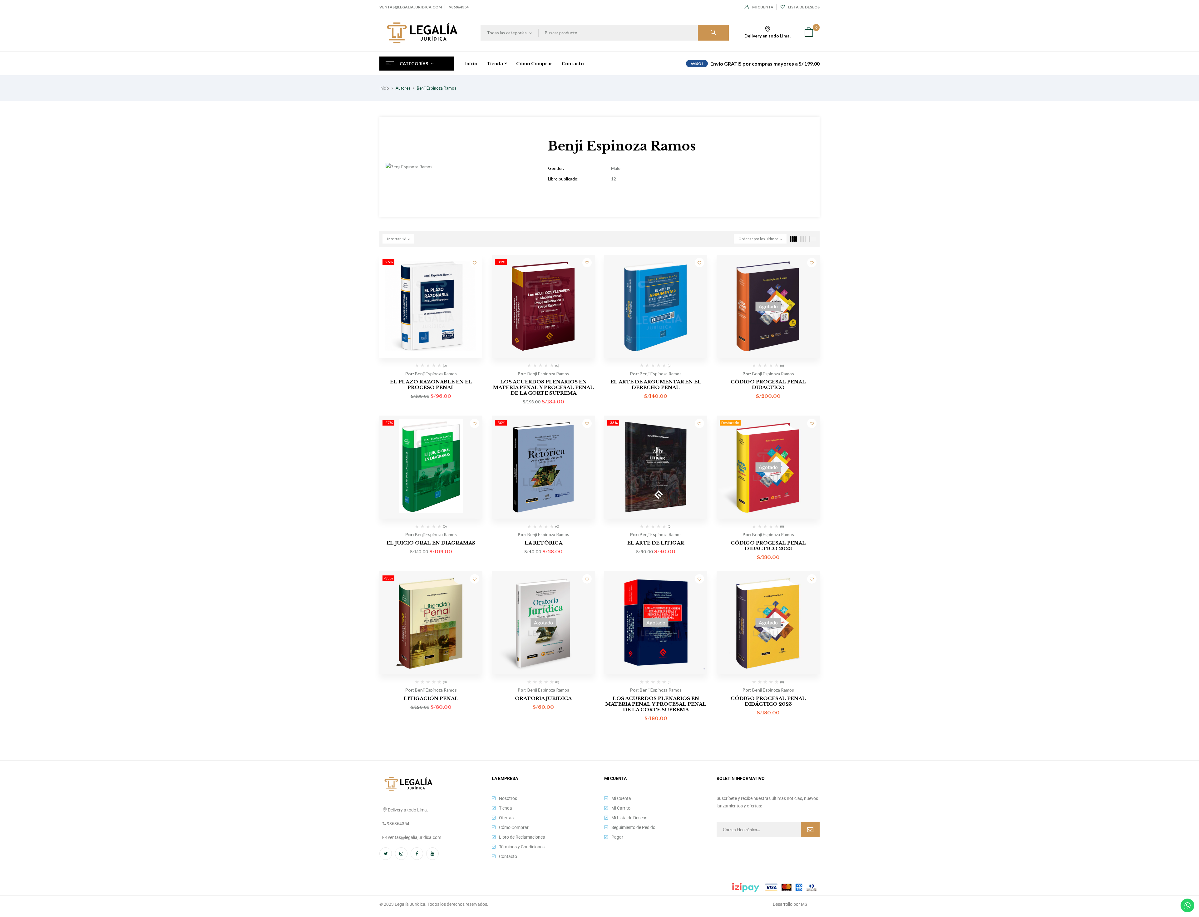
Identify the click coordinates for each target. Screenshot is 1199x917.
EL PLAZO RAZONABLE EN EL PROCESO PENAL (431, 384)
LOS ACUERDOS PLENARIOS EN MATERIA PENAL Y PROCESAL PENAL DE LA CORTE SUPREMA (543, 387)
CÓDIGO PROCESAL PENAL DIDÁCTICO (768, 384)
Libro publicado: (563, 178)
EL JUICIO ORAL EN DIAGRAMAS (431, 543)
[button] (808, 32)
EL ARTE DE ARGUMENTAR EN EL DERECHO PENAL (655, 384)
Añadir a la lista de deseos (474, 262)
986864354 (459, 7)
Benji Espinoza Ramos (436, 373)
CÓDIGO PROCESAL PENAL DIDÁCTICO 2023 (768, 545)
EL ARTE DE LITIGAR (655, 543)
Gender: (556, 168)
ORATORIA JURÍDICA (543, 698)
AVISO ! (697, 64)
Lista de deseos (804, 7)
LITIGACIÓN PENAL (431, 698)
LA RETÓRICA (543, 543)
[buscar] (713, 33)
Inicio (384, 88)
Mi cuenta (762, 7)
